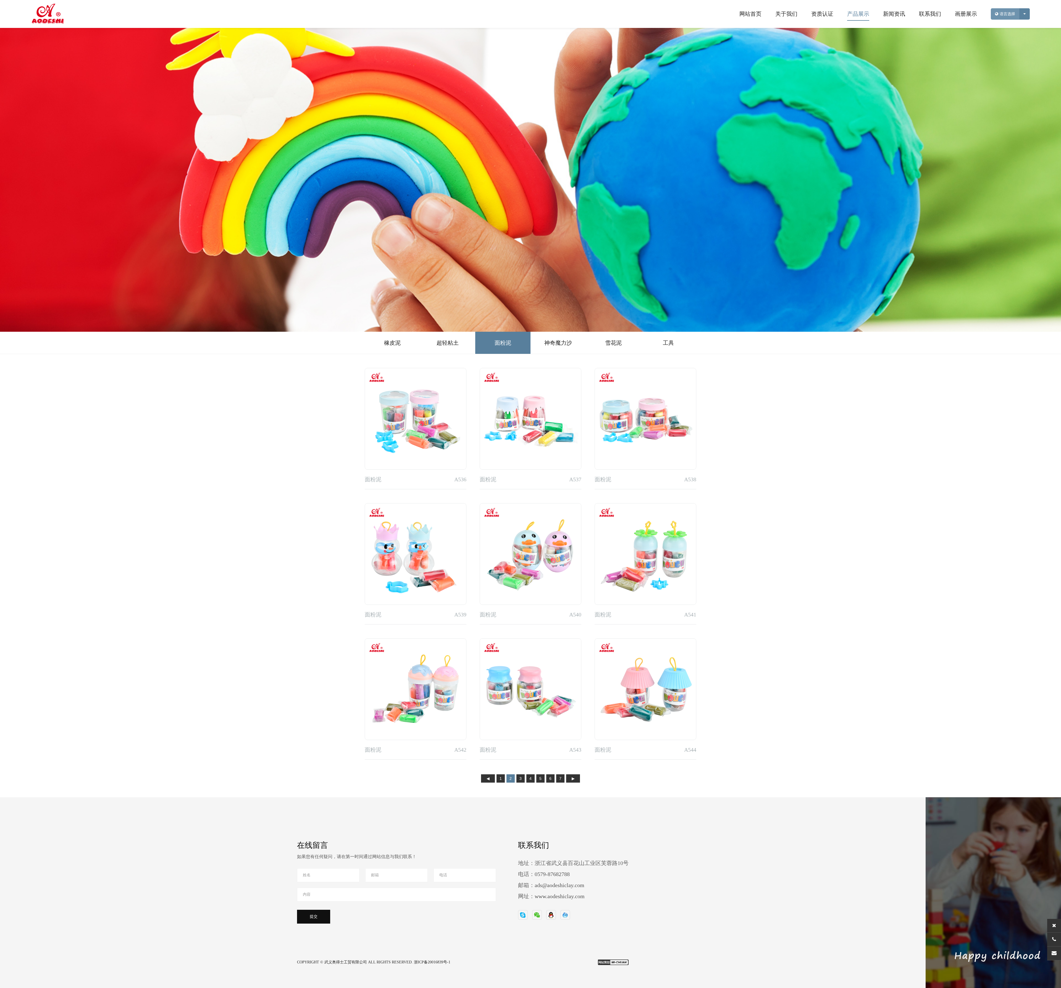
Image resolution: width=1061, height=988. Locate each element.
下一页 (573, 779)
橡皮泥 (392, 343)
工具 (668, 343)
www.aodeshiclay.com (560, 896)
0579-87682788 (552, 874)
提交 (313, 916)
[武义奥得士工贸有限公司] (34, 14)
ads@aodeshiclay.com (559, 885)
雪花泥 (613, 343)
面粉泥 (503, 343)
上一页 (488, 779)
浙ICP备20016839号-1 (432, 962)
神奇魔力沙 (558, 343)
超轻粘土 (448, 343)
